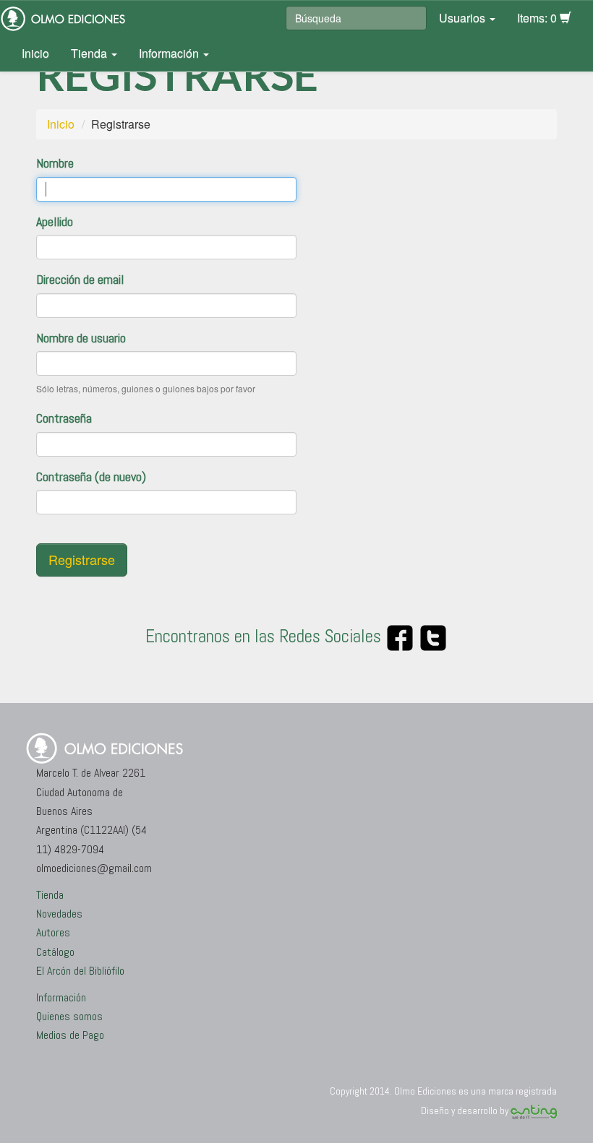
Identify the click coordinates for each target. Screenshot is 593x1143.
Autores (53, 932)
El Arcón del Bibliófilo (80, 970)
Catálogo (55, 951)
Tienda (90, 53)
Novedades (59, 913)
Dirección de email (80, 279)
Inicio (35, 53)
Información (170, 53)
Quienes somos (69, 1016)
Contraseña (64, 418)
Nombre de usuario (81, 337)
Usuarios (463, 17)
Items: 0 (538, 17)
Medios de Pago (70, 1035)
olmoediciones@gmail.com (94, 868)
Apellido (54, 221)
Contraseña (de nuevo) (91, 476)
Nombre (55, 163)
